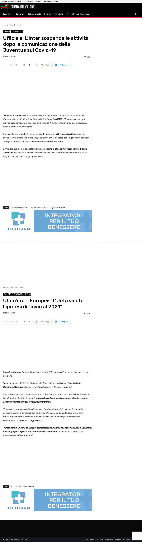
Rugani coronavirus (57, 207)
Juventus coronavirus (39, 207)
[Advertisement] (47, 91)
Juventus (17, 31)
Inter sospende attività (19, 207)
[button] (136, 14)
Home (5, 25)
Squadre (13, 25)
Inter (20, 25)
